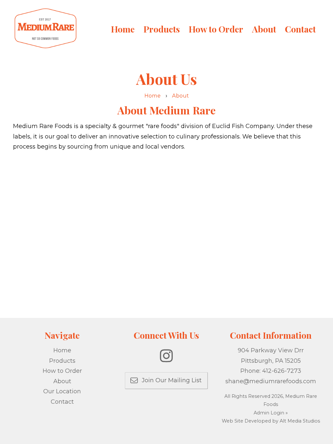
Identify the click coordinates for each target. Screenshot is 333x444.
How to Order (216, 29)
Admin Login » (271, 413)
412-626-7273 (281, 370)
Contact (300, 29)
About (264, 29)
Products (161, 29)
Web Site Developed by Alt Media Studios (271, 421)
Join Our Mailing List (169, 380)
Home (123, 29)
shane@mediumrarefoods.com (270, 381)
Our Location (62, 391)
